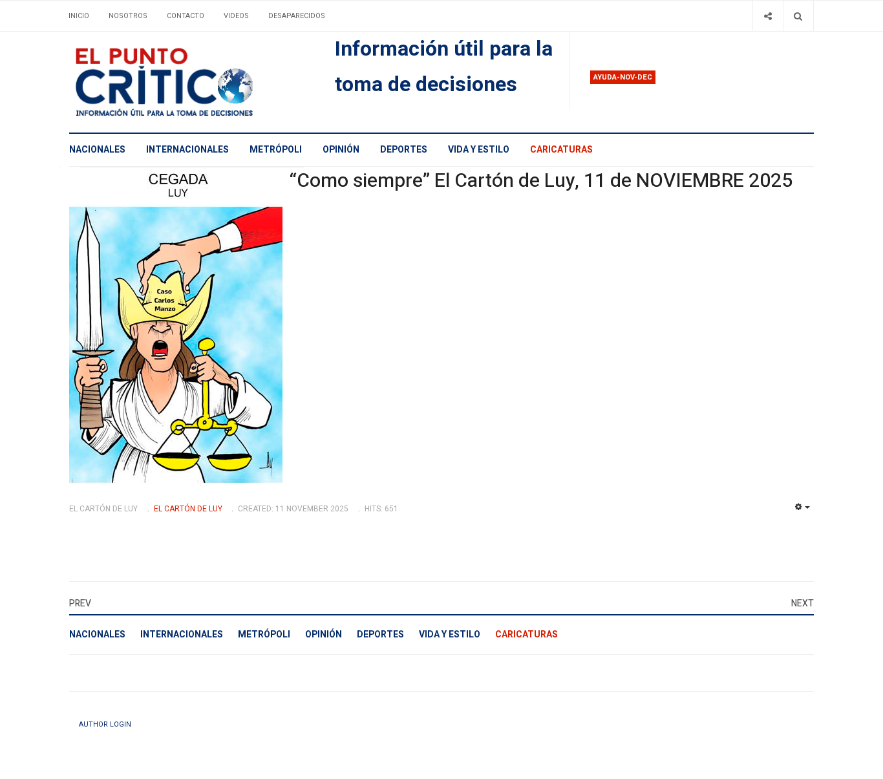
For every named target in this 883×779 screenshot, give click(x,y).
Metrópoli (276, 149)
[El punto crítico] (186, 82)
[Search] (798, 16)
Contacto (185, 15)
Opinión (341, 149)
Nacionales (97, 149)
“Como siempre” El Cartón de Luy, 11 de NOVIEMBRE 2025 (541, 181)
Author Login (105, 724)
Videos (236, 15)
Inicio (79, 15)
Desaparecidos (296, 15)
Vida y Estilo (478, 149)
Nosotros (128, 15)
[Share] (767, 16)
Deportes (403, 149)
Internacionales (187, 149)
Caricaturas (561, 149)
